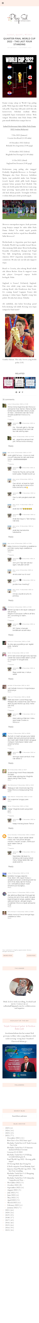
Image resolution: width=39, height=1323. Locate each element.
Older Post (31, 955)
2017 (7, 1220)
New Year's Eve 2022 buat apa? (19, 1140)
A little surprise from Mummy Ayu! (21, 1166)
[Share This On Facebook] (16, 392)
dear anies (11, 452)
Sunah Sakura (12, 892)
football (10, 34)
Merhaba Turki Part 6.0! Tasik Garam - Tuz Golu (21, 1144)
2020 (7, 1212)
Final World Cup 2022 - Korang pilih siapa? (21, 1160)
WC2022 (28, 34)
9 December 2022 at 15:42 (24, 796)
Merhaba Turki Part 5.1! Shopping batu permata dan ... (20, 1174)
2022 (7, 1135)
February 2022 (13, 1205)
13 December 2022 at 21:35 (20, 873)
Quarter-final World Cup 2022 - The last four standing (21, 1170)
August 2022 (12, 1190)
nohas (9, 873)
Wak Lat (10, 697)
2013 (7, 1230)
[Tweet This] (19, 392)
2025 (7, 1128)
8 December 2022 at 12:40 (23, 607)
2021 (7, 1210)
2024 (7, 1130)
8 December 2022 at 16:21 (21, 685)
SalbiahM (16, 423)
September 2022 (14, 1187)
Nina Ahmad (12, 911)
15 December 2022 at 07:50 (25, 436)
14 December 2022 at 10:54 (25, 892)
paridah (10, 685)
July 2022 (11, 1192)
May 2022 (11, 1197)
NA (9, 769)
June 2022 (11, 1195)
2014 (7, 1227)
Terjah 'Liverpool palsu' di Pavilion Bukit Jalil (19, 1027)
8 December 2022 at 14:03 (20, 653)
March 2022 (12, 1202)
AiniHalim (11, 607)
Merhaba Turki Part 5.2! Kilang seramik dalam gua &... (19, 1156)
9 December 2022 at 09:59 (22, 733)
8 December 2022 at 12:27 (23, 452)
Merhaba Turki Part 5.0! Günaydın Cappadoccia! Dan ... (20, 1179)
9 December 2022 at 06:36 (22, 697)
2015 (7, 1225)
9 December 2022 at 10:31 (26, 785)
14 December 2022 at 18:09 (24, 911)
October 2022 (13, 1185)
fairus (9, 806)
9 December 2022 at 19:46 (20, 806)
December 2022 (13, 1138)
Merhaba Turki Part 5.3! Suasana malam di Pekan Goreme (20, 1148)
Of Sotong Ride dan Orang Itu (19, 1164)
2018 (7, 1217)
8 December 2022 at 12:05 (20, 404)
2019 (7, 1215)
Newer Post (8, 955)
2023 (7, 1133)
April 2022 (11, 1200)
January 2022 (12, 1207)
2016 (7, 1222)
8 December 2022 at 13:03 (22, 641)
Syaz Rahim (11, 796)
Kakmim (10, 641)
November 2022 (13, 1182)
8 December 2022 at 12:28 (23, 543)
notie (9, 404)
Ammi (10, 653)
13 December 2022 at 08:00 (26, 834)
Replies (11, 419)
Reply (9, 416)
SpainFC (19, 34)
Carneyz (10, 733)
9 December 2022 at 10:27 (18, 769)
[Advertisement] (19, 1254)
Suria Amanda (12, 834)
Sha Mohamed (12, 785)
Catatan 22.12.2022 (15, 1152)
